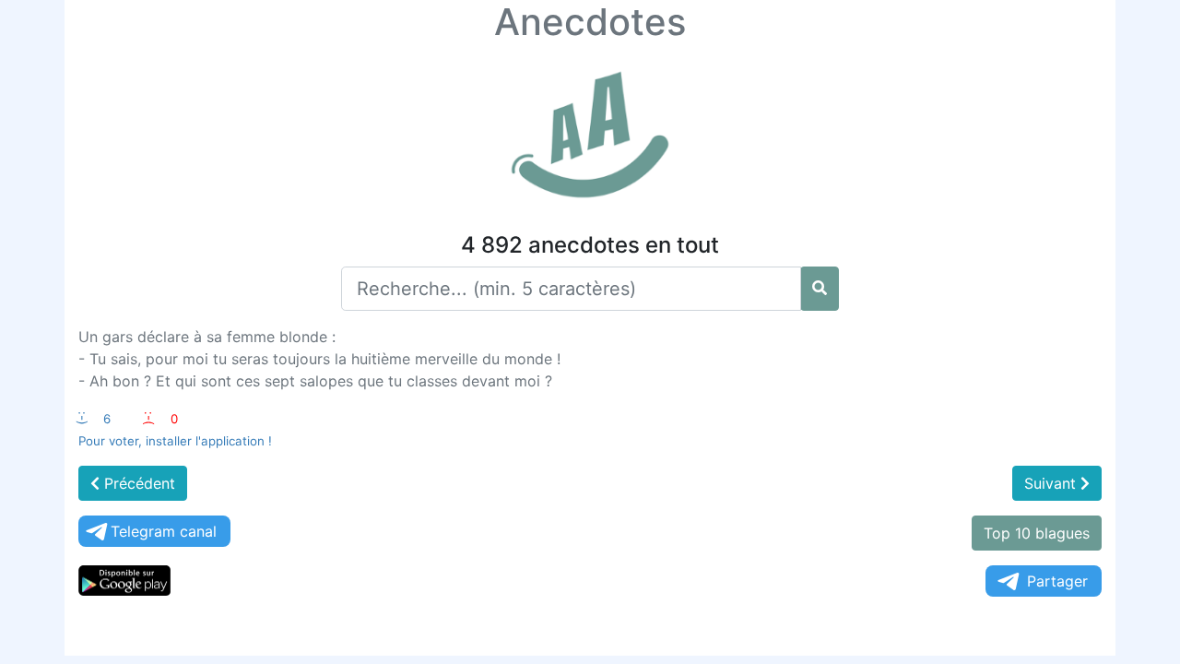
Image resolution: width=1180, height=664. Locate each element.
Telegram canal (164, 531)
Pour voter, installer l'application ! (175, 440)
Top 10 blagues (1037, 533)
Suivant (1052, 483)
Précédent (137, 483)
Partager (1057, 581)
